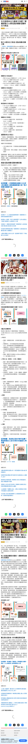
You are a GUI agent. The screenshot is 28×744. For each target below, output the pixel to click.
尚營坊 (8, 206)
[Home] (6, 1)
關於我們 (2, 732)
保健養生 (2, 282)
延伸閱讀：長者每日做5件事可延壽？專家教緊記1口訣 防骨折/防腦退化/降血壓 (14, 441)
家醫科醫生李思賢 (5, 560)
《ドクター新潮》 (11, 461)
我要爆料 (15, 735)
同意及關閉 (22, 740)
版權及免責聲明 (17, 730)
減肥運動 (2, 28)
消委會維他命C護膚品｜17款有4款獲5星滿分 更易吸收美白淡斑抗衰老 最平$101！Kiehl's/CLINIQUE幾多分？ (14, 704)
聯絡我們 (2, 730)
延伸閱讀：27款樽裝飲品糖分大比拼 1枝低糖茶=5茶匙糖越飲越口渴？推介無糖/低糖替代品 (14, 185)
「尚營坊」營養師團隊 (7, 46)
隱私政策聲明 (3, 735)
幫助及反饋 (16, 732)
